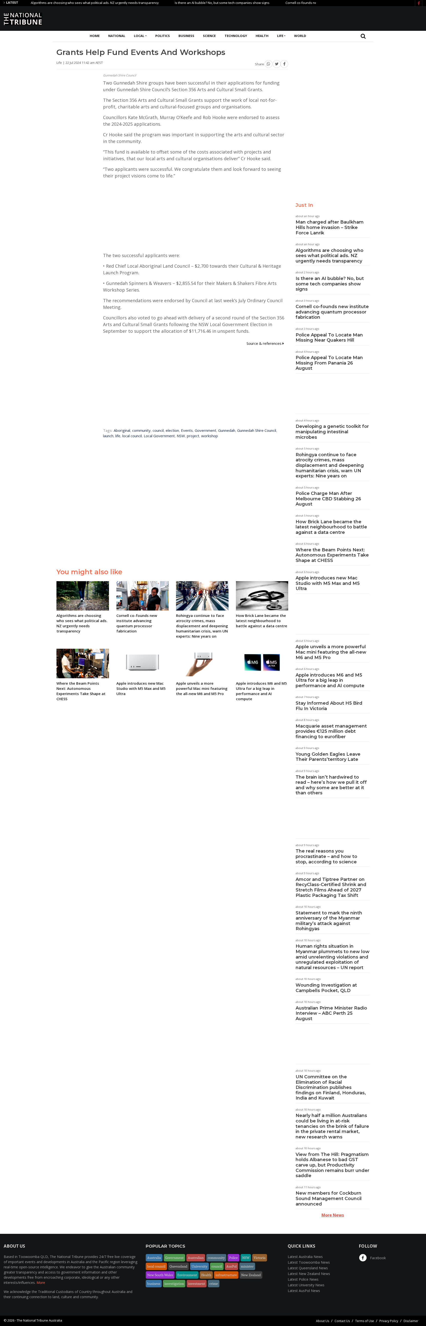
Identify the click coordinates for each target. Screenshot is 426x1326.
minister (247, 1266)
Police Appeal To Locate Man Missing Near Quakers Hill (329, 337)
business (153, 1283)
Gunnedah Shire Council (256, 430)
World (300, 36)
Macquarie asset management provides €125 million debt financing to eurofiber (331, 731)
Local (139, 36)
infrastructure (226, 1275)
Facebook (377, 1258)
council (158, 430)
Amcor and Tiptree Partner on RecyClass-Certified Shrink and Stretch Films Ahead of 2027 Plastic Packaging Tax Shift (331, 887)
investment (196, 1283)
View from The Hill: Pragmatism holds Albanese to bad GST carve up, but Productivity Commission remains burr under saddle (332, 1165)
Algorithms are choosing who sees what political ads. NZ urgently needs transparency (70, 2)
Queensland (178, 1266)
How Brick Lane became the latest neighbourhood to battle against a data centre (331, 527)
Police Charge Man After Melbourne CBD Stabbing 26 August (328, 499)
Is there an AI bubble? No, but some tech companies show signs (197, 2)
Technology (236, 36)
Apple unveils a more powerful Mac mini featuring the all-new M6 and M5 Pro (331, 652)
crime (213, 1283)
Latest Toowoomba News (309, 1262)
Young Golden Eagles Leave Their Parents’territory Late (328, 756)
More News (332, 1215)
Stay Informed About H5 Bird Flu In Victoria (329, 705)
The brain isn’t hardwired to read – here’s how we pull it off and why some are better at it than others (331, 785)
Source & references (265, 343)
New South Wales (160, 1275)
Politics (162, 36)
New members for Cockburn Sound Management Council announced (329, 1198)
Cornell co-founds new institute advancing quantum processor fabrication (332, 312)
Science (209, 36)
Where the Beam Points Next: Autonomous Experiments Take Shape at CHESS (332, 555)
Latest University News (306, 1285)
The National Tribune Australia (39, 1320)
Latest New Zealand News (309, 1273)
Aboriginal (122, 430)
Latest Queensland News (308, 1268)
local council (132, 435)
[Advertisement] (332, 18)
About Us (322, 1321)
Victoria (260, 1258)
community (141, 430)
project (193, 435)
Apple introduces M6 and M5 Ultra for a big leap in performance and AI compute (330, 680)
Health (262, 36)
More (40, 1282)
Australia (154, 1258)
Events (187, 430)
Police (233, 1258)
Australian (196, 1258)
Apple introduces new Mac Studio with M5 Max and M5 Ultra (328, 583)
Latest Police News (303, 1279)
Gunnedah (226, 430)
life (117, 435)
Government (205, 430)
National (116, 36)
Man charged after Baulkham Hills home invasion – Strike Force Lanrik (330, 227)
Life (280, 36)
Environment (187, 1275)
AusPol (231, 1266)
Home (95, 36)
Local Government (159, 435)
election (172, 430)
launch (108, 435)
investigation (174, 1283)
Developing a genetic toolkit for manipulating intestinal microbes (332, 432)
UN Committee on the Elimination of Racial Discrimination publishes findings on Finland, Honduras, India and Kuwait (331, 1087)
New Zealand (251, 1275)
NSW (181, 435)
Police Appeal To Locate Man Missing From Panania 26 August (329, 363)
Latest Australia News (305, 1256)
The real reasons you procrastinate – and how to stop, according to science (326, 856)
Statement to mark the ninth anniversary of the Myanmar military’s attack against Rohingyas (329, 921)
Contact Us (342, 1321)
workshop (209, 435)
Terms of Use (364, 1321)
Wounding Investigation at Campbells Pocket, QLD (326, 987)
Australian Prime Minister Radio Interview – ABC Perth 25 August (331, 1013)
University (199, 1266)
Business (186, 36)
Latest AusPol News (304, 1290)
